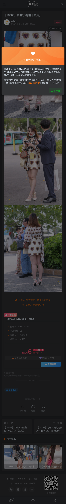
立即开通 (55, 90)
